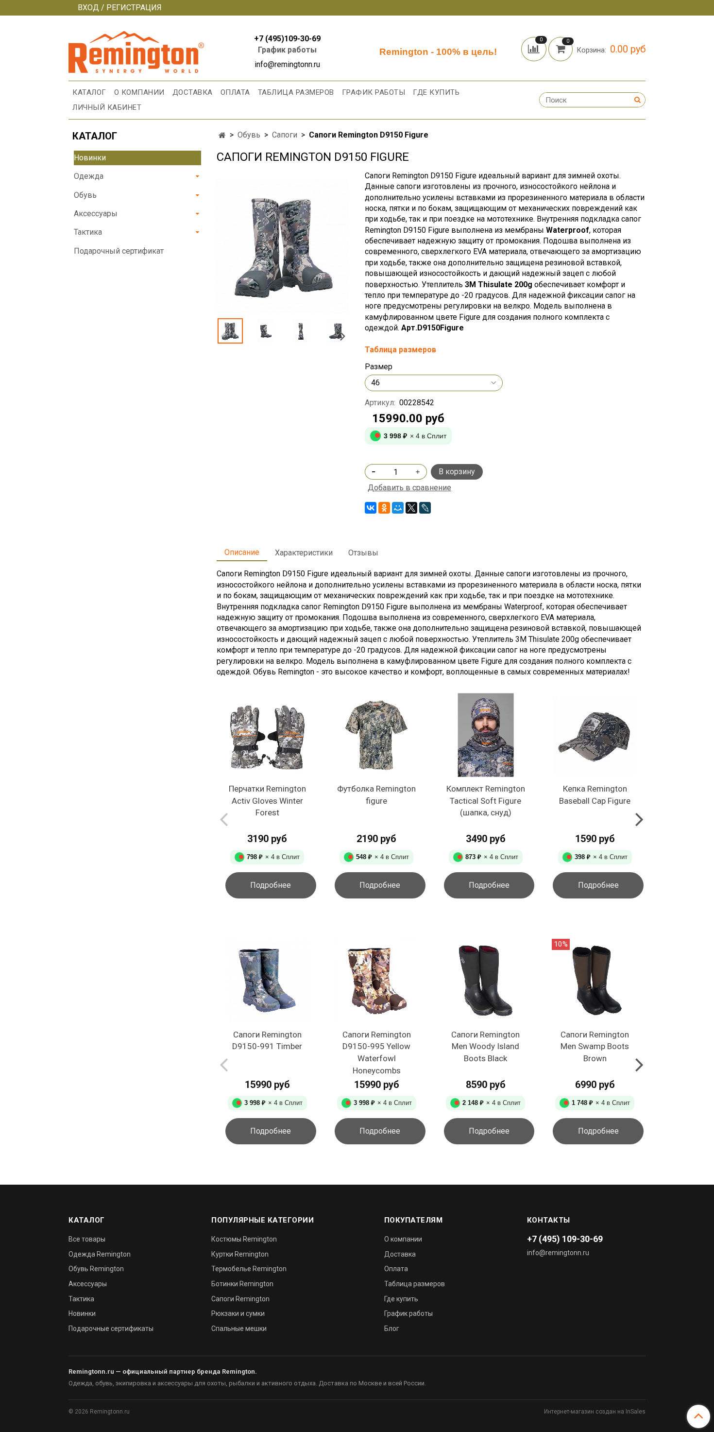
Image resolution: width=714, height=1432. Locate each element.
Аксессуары (96, 213)
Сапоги (284, 134)
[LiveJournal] (425, 508)
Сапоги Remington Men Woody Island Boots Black (485, 1046)
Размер (378, 367)
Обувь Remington (96, 1269)
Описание (241, 552)
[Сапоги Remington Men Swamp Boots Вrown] (595, 981)
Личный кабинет (106, 107)
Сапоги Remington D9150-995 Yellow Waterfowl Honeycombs (376, 1052)
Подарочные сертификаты (110, 1328)
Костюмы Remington (244, 1239)
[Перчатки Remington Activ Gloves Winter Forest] (267, 735)
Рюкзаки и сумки (238, 1313)
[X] (411, 508)
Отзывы (363, 552)
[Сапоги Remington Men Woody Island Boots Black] (486, 981)
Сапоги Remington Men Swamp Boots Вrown (595, 1046)
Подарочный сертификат (119, 251)
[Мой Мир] (398, 508)
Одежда (88, 176)
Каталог (89, 92)
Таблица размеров (296, 92)
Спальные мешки (239, 1328)
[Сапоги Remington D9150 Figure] (283, 245)
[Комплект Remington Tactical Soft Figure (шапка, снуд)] (486, 735)
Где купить (436, 92)
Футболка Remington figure (376, 795)
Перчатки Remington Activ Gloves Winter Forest (267, 800)
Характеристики (304, 552)
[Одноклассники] (384, 508)
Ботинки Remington (242, 1284)
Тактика (88, 232)
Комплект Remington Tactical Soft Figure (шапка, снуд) (485, 800)
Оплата (235, 92)
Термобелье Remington (249, 1269)
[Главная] (222, 135)
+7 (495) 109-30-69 (565, 1239)
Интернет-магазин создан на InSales (595, 1411)
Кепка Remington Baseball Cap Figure (594, 795)
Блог (391, 1328)
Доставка (192, 92)
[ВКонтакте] (370, 508)
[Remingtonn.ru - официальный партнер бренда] (136, 50)
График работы (287, 49)
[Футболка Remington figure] (377, 735)
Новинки (90, 157)
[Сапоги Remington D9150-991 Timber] (267, 981)
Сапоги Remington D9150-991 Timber (267, 1041)
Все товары (86, 1239)
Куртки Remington (240, 1254)
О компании (139, 92)
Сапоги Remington (240, 1299)
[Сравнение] (534, 48)
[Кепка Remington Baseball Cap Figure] (595, 735)
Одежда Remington (99, 1254)
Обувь (249, 134)
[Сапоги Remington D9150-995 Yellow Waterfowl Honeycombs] (377, 981)
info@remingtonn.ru (558, 1253)
